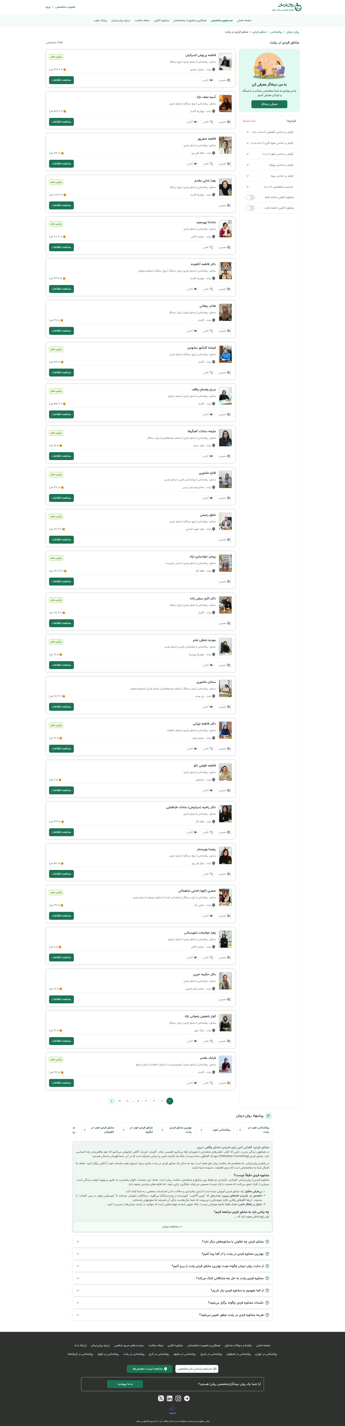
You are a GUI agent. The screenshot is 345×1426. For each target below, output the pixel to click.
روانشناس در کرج (159, 1354)
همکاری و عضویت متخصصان (189, 20)
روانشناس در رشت (134, 1354)
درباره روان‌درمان (120, 20)
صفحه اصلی (244, 20)
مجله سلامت (142, 20)
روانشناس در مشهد (184, 1354)
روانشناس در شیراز (211, 1354)
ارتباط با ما (81, 1345)
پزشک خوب (100, 20)
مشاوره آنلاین (161, 20)
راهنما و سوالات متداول (238, 1345)
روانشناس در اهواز (108, 1354)
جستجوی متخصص (222, 20)
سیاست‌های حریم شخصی (129, 1345)
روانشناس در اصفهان (238, 1354)
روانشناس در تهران (266, 1354)
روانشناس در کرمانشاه (80, 1354)
